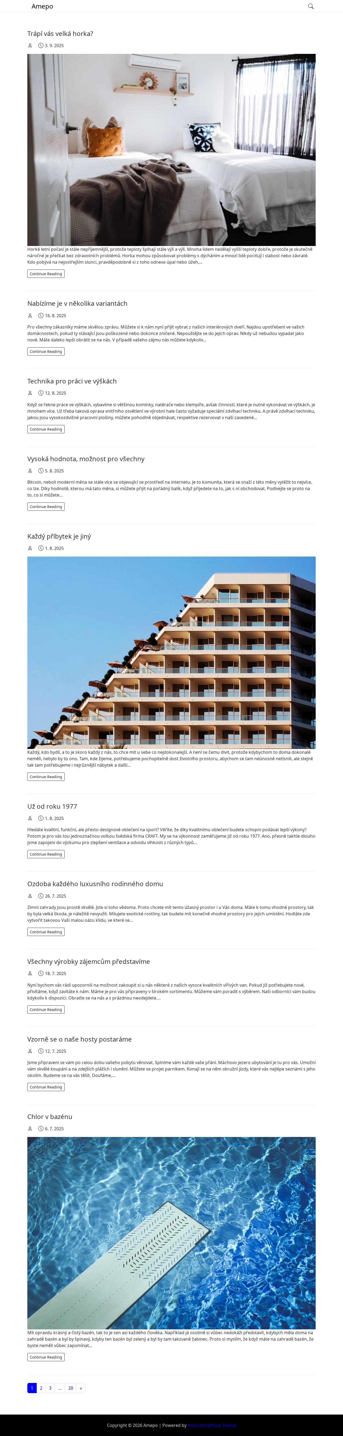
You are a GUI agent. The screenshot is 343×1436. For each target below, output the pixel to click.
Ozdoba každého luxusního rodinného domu (95, 883)
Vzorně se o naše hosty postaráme (79, 1039)
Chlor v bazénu (49, 1116)
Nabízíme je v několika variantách (77, 303)
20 (70, 1388)
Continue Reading (46, 273)
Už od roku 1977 (52, 806)
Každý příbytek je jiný (59, 536)
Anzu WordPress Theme (212, 1425)
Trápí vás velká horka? (60, 33)
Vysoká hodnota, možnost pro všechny (85, 458)
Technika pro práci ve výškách (72, 380)
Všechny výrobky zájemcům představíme (88, 961)
